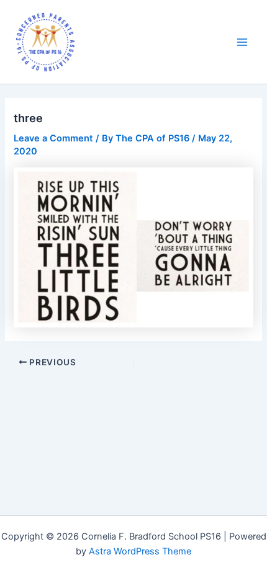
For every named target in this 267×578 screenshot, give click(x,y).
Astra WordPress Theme (140, 551)
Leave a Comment (53, 138)
